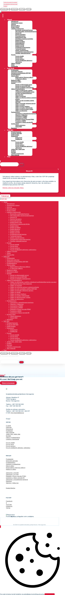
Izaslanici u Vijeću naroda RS (15, 478)
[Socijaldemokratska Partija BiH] (3, 12)
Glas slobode (10, 432)
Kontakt (8, 436)
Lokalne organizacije (12, 439)
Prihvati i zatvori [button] (49, 594)
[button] (4, 9)
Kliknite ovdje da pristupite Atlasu (13, 188)
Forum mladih (10, 443)
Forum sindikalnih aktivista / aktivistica (18, 448)
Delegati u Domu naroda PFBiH (16, 476)
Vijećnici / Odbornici (12, 483)
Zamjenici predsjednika (13, 464)
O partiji (8, 425)
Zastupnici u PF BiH (12, 474)
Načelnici (9, 481)
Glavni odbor (10, 466)
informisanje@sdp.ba (17, 413)
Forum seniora (10, 446)
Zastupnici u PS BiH (12, 473)
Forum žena (10, 444)
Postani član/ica (10, 488)
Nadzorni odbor (11, 469)
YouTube (9, 504)
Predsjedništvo (10, 462)
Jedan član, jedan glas (13, 434)
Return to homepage (8, 383)
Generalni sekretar (12, 461)
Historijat (9, 427)
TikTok (8, 508)
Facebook (9, 501)
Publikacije (9, 431)
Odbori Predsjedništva (13, 437)
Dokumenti (9, 429)
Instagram (9, 506)
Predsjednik (9, 459)
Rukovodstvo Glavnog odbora (15, 467)
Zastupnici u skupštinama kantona (17, 479)
